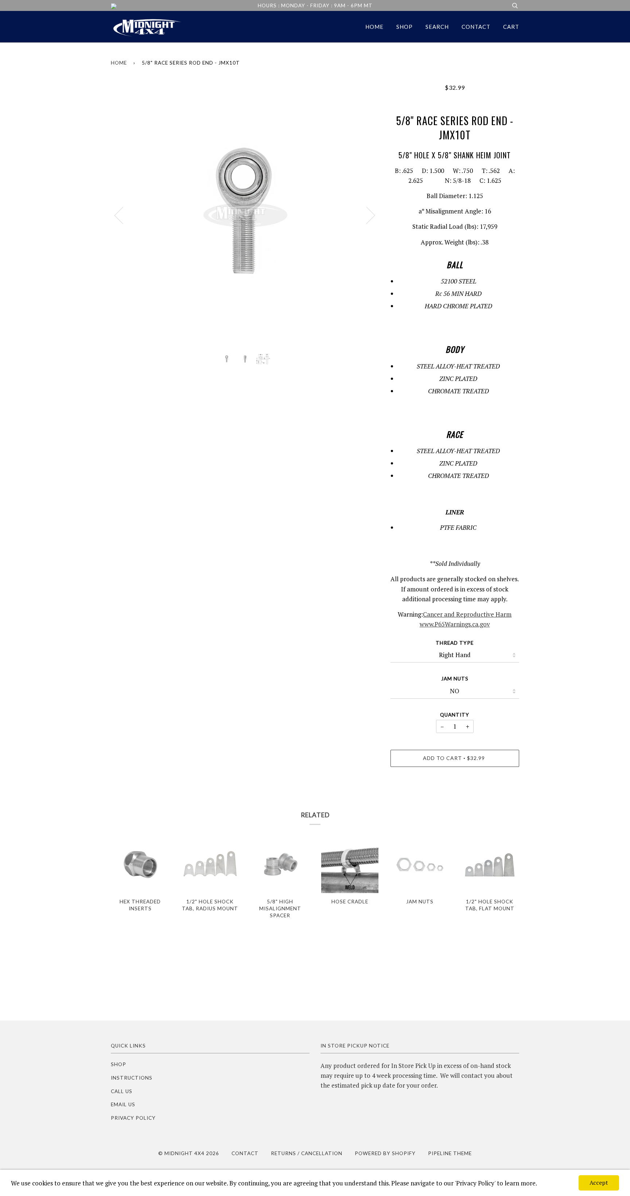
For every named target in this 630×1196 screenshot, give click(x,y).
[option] (245, 215)
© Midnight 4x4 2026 (188, 1153)
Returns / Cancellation (306, 1153)
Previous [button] (123, 215)
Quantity (454, 715)
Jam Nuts (454, 679)
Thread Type (455, 643)
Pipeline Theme (450, 1153)
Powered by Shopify (385, 1153)
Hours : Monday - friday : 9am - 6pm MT (315, 5)
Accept (599, 1182)
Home (374, 26)
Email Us (123, 1104)
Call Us (121, 1091)
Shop (404, 26)
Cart (511, 26)
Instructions (131, 1078)
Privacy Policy (133, 1118)
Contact (476, 26)
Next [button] (366, 215)
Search (437, 26)
